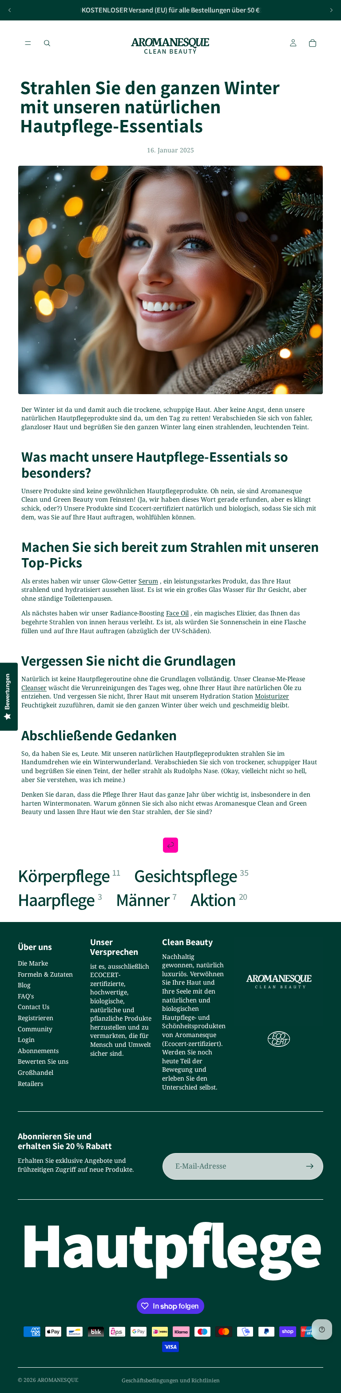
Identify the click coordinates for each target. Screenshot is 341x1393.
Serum (148, 581)
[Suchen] (47, 43)
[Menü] (28, 43)
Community (35, 1029)
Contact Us (33, 1006)
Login (26, 1039)
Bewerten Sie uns (43, 1061)
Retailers (30, 1083)
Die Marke (33, 963)
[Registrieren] (310, 1166)
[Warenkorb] (312, 43)
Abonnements (38, 1050)
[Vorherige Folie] (10, 10)
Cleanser (34, 687)
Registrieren (35, 1018)
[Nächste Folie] (331, 10)
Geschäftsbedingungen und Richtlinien (171, 1380)
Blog (24, 985)
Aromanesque (57, 1380)
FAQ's (26, 996)
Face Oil (177, 613)
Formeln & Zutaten (45, 974)
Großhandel (35, 1072)
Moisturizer (272, 696)
